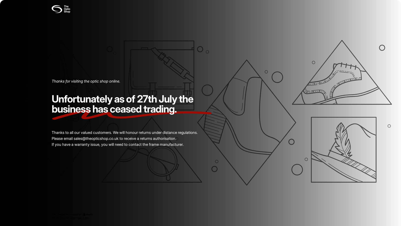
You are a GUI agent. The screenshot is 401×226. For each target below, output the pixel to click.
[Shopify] (88, 214)
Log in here (83, 218)
